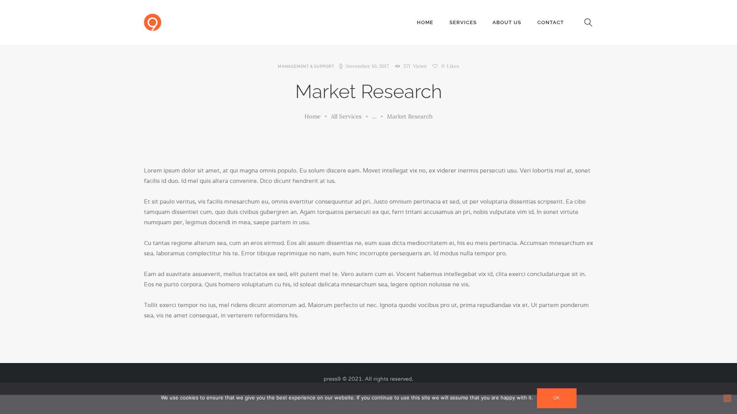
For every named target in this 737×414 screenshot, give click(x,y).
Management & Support (306, 66)
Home (312, 116)
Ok (556, 398)
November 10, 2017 (367, 66)
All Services (346, 116)
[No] (727, 398)
